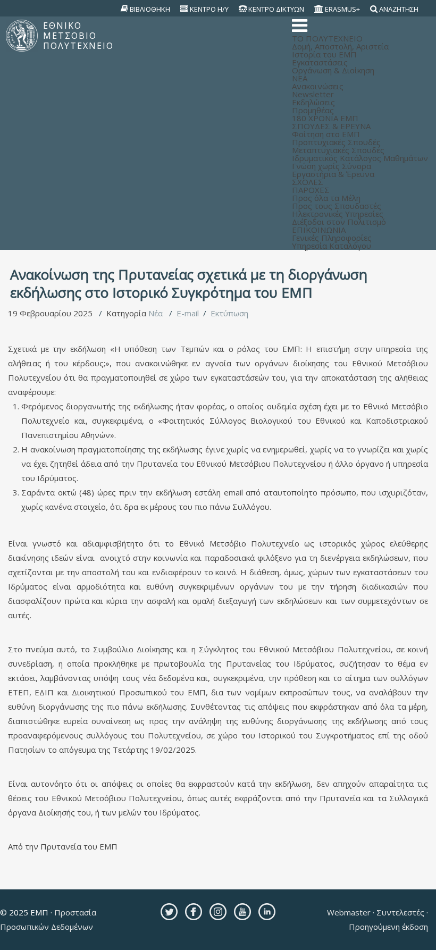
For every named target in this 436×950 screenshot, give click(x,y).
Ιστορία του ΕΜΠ (324, 54)
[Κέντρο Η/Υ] (184, 9)
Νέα (155, 313)
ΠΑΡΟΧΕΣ (311, 189)
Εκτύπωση (229, 313)
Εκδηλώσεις (313, 102)
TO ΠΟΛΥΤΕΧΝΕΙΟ (327, 38)
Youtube (242, 911)
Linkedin (266, 911)
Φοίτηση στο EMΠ (326, 134)
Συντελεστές (400, 912)
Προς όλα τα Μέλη (326, 197)
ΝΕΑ (299, 78)
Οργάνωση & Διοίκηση (333, 70)
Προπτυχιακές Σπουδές (336, 142)
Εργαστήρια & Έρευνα (333, 174)
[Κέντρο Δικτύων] (243, 9)
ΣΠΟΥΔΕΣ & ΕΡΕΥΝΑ (331, 126)
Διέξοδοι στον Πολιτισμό (339, 221)
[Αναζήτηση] (374, 9)
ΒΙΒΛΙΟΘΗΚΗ (150, 9)
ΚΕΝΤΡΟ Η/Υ (209, 9)
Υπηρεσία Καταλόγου (331, 245)
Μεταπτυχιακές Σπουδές (338, 150)
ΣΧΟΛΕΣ (307, 181)
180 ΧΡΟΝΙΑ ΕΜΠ (325, 118)
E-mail (188, 313)
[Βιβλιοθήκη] (124, 9)
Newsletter (313, 94)
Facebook (193, 911)
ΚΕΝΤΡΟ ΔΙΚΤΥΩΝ (276, 9)
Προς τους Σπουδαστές (336, 205)
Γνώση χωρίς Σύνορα (331, 166)
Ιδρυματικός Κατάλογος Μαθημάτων (360, 158)
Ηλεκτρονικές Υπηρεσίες (337, 213)
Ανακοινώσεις (317, 86)
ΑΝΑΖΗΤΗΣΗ (398, 9)
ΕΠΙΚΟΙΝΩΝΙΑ (319, 229)
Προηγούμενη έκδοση (388, 926)
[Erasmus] (319, 9)
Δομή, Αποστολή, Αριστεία (340, 46)
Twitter (169, 911)
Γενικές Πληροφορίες (332, 237)
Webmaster (350, 912)
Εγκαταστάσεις (320, 62)
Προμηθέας (313, 110)
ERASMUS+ (342, 9)
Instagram (218, 911)
